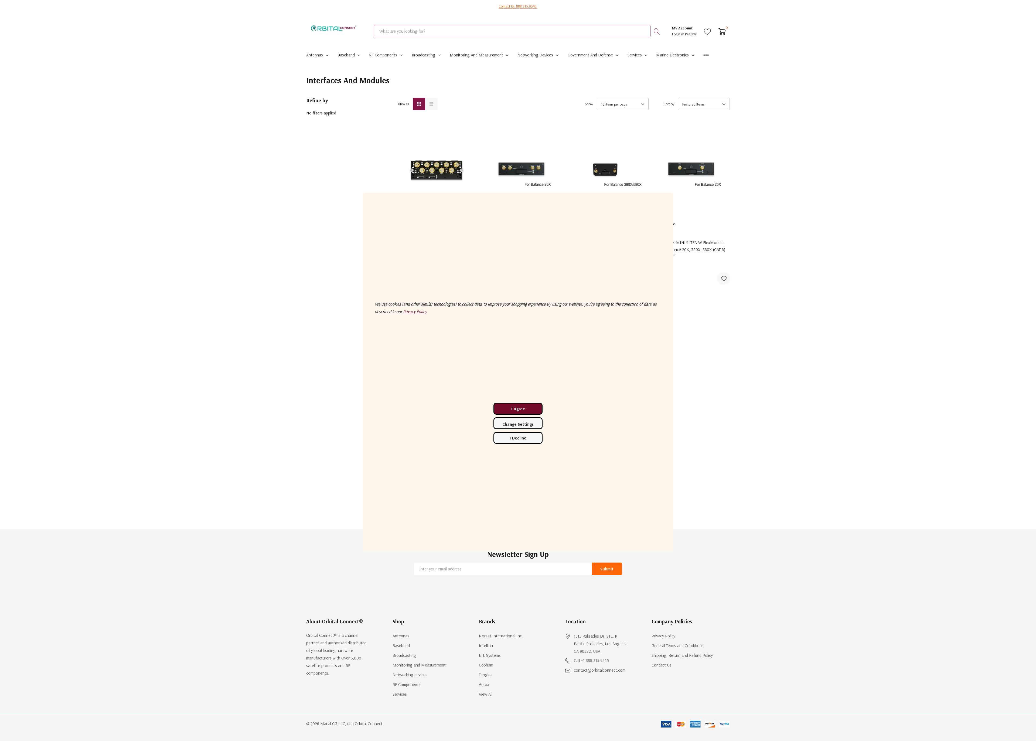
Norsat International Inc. (501, 635)
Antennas (314, 54)
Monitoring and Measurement (476, 54)
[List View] (431, 104)
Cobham (486, 665)
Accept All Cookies (518, 409)
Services (635, 54)
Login (676, 34)
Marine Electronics (672, 54)
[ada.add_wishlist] (724, 278)
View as (403, 104)
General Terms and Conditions (678, 645)
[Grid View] (419, 104)
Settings (518, 423)
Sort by (669, 104)
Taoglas (485, 674)
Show (589, 104)
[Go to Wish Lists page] (707, 31)
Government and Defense (590, 54)
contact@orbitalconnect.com (599, 670)
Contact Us (662, 665)
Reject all (518, 438)
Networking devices (535, 54)
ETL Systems (490, 655)
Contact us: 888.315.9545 (518, 6)
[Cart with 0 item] (722, 31)
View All (485, 694)
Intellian (486, 645)
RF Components (383, 54)
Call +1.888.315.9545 (591, 660)
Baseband (346, 54)
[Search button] (656, 31)
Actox (484, 684)
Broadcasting (423, 54)
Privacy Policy (663, 635)
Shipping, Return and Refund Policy (682, 655)
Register (691, 34)
